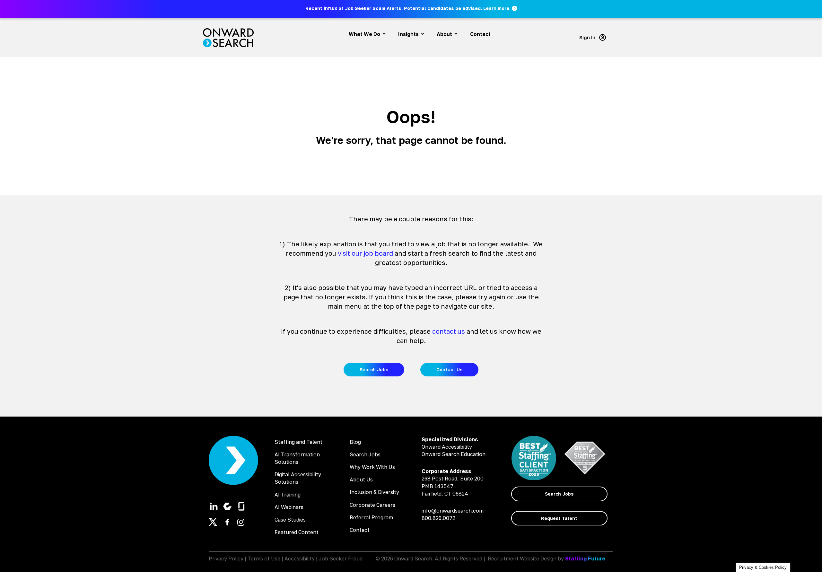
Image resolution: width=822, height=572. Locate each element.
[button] (411, 8)
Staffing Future (585, 558)
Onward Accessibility (447, 447)
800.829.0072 (438, 518)
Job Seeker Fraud (341, 558)
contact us (448, 331)
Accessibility (299, 558)
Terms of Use (264, 558)
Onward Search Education (453, 454)
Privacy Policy (226, 558)
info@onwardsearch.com (453, 510)
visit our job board (365, 253)
